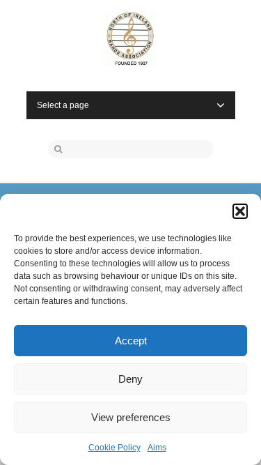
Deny (130, 379)
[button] (240, 211)
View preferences (131, 417)
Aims (157, 447)
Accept (131, 340)
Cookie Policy (114, 447)
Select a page (63, 105)
